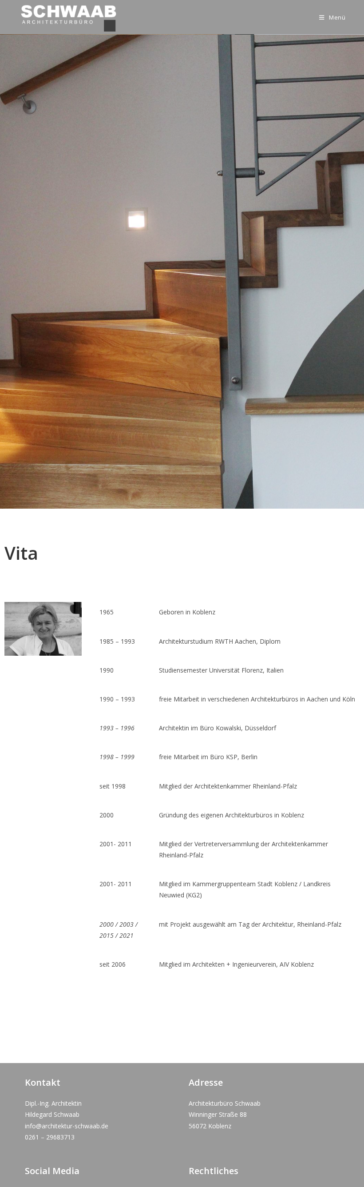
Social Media (52, 1171)
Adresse (206, 1082)
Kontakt (42, 1082)
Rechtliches (213, 1171)
